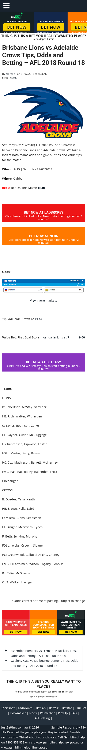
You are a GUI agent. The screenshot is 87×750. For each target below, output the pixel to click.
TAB (74, 713)
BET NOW (17, 27)
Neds (33, 713)
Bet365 (41, 708)
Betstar (67, 708)
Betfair (53, 708)
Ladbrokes (25, 708)
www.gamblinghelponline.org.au (24, 747)
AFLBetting (42, 718)
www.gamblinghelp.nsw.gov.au (57, 742)
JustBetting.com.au (14, 727)
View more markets (43, 300)
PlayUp (63, 713)
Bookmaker (18, 713)
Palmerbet (47, 713)
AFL (14, 77)
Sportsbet (8, 708)
